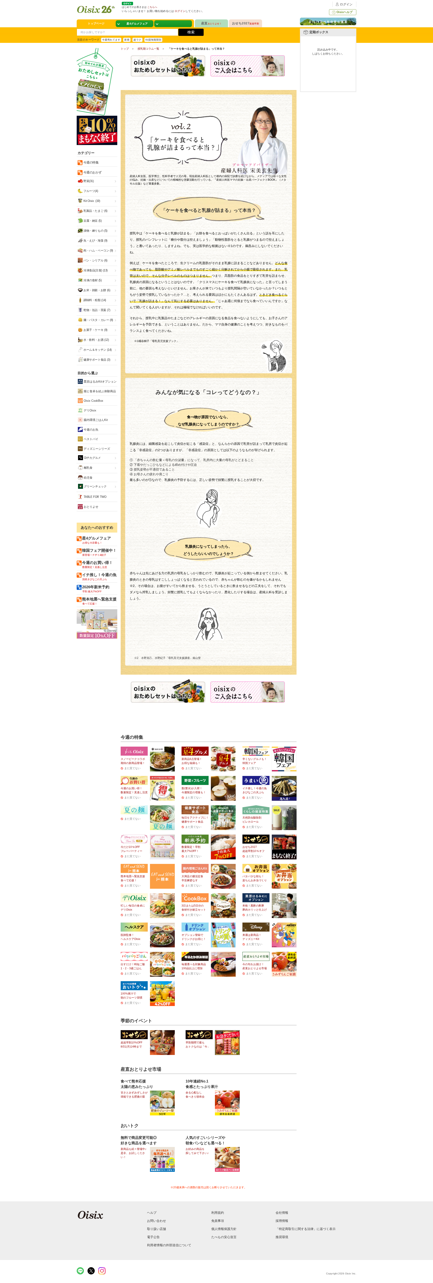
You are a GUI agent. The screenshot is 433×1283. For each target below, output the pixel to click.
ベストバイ (90, 439)
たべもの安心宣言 (224, 1237)
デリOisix (89, 410)
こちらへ (152, 7)
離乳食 (87, 467)
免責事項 (217, 1221)
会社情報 (282, 1212)
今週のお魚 (90, 429)
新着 (126, 39)
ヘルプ (152, 1212)
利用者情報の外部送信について (169, 1245)
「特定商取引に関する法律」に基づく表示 (306, 1229)
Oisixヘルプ (344, 12)
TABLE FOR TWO (94, 496)
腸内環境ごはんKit (95, 420)
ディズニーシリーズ (96, 448)
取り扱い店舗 (156, 1229)
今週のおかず (92, 172)
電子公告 (153, 1237)
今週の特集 (91, 162)
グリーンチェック (95, 486)
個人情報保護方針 (224, 1229)
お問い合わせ (156, 1221)
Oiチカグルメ (92, 457)
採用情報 (282, 1221)
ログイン (346, 4)
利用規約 (217, 1212)
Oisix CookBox (93, 400)
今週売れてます (111, 39)
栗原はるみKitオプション (100, 381)
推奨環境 (282, 1237)
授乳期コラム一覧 (148, 48)
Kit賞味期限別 (153, 39)
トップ (125, 48)
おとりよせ (90, 506)
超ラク (137, 39)
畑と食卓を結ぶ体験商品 (99, 391)
